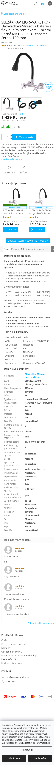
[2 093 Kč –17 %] (41, 197)
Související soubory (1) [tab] (37, 249)
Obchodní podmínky (11, 651)
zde (48, 742)
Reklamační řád (9, 659)
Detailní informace (10, 159)
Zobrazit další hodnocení (40, 623)
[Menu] (50, 3)
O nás (4, 640)
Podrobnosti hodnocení (35, 45)
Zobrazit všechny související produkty (28, 241)
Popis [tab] (6, 249)
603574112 (10, 681)
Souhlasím (40, 758)
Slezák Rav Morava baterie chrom (35, 376)
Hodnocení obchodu (11, 663)
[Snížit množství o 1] (11, 138)
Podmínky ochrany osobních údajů (19, 655)
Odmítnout (14, 758)
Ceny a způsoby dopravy (13, 644)
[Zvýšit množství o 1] (11, 135)
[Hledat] (35, 3)
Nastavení (27, 749)
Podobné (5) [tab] (17, 249)
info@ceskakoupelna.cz (17, 677)
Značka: (13, 48)
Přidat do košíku (26, 137)
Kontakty (5, 647)
